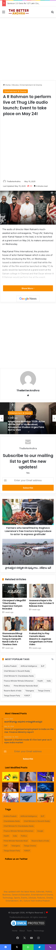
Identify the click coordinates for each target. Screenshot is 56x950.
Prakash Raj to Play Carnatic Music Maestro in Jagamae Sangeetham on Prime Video (41, 639)
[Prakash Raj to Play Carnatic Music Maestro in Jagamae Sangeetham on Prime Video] (41, 624)
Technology (39, 930)
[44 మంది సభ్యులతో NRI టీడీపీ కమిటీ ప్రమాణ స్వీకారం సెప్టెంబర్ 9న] (10, 776)
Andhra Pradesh (10, 666)
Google (40, 831)
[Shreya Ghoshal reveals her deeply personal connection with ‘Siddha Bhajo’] (45, 776)
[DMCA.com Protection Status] (28, 926)
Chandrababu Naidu (12, 821)
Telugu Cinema (44, 691)
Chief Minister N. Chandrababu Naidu (19, 676)
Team (29, 930)
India (49, 681)
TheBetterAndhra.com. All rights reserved (28, 917)
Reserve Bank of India (12, 691)
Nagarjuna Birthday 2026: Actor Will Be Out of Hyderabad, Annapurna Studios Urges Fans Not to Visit (26, 425)
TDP (5, 846)
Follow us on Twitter (16, 858)
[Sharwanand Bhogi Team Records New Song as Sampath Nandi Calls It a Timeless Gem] (14, 624)
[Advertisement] (28, 48)
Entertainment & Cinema (31, 85)
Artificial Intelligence (29, 666)
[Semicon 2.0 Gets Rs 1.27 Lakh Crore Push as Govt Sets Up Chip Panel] (10, 787)
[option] (28, 418)
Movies (15, 85)
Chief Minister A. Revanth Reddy (17, 671)
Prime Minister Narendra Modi (26, 686)
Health (40, 681)
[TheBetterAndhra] (18, 11)
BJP (42, 666)
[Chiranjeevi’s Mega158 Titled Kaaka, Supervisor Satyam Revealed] (14, 591)
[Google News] (28, 299)
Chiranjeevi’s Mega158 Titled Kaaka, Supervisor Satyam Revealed (14, 604)
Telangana (29, 691)
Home (8, 85)
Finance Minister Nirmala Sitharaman (18, 681)
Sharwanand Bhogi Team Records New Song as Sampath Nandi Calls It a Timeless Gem (12, 639)
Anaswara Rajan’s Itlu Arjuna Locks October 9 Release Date (41, 603)
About (22, 930)
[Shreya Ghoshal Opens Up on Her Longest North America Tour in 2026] (28, 776)
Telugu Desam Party (12, 695)
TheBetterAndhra (14, 181)
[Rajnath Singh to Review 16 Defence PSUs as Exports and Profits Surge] (10, 797)
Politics (7, 686)
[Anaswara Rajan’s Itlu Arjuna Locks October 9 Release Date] (41, 591)
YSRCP (27, 695)
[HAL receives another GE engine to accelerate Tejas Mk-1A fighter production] (28, 797)
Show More (27, 288)
